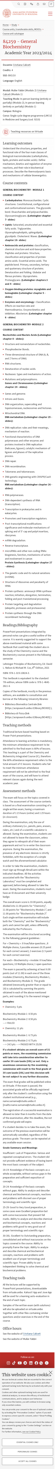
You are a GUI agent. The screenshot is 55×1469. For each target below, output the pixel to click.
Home (6, 25)
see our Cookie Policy (31, 1431)
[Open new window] (8, 1362)
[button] (46, 13)
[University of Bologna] (20, 13)
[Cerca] (19, 4)
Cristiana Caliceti (22, 65)
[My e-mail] (44, 4)
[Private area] (38, 4)
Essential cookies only (27, 1442)
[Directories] (25, 4)
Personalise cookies (27, 1451)
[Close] (50, 1372)
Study (14, 25)
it (51, 4)
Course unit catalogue (13, 33)
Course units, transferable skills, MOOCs (22, 29)
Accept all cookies (27, 1461)
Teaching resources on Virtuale (27, 131)
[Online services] (31, 4)
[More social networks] (47, 1362)
